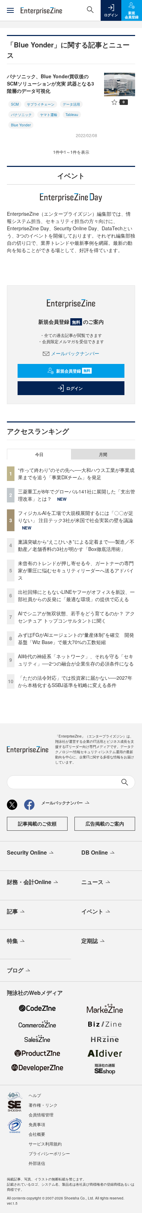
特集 (12, 941)
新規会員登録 (73, 371)
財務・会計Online (29, 882)
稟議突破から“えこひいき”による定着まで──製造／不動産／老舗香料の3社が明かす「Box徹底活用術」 (76, 545)
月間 (103, 454)
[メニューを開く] (10, 10)
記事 (12, 911)
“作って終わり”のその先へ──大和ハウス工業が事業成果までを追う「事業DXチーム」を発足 (76, 473)
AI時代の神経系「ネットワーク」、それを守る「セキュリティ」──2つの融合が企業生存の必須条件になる (76, 660)
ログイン (74, 388)
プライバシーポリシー (49, 1153)
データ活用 (71, 104)
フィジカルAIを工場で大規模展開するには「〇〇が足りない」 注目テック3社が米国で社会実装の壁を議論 (75, 516)
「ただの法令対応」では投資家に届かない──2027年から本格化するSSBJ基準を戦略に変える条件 (75, 681)
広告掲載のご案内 (104, 823)
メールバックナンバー (75, 353)
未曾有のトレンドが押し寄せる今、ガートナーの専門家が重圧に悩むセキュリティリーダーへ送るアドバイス (76, 570)
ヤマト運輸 (48, 114)
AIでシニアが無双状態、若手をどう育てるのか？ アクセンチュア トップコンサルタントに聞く (76, 617)
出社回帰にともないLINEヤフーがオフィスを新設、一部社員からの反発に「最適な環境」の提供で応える (76, 595)
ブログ (15, 970)
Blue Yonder (21, 125)
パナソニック (21, 114)
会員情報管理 (41, 1114)
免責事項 (37, 1124)
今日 (39, 454)
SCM (15, 104)
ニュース (92, 882)
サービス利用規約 (45, 1144)
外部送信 (37, 1163)
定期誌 (89, 941)
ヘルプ (35, 1095)
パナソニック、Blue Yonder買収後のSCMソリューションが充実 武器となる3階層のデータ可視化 (50, 83)
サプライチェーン (40, 104)
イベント (92, 911)
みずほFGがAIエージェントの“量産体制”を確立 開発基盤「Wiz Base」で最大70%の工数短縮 (76, 638)
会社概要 (37, 1134)
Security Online (27, 852)
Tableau (71, 114)
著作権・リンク (43, 1105)
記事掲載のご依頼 (37, 823)
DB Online (94, 852)
